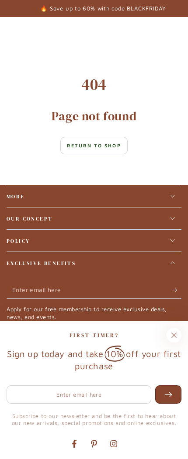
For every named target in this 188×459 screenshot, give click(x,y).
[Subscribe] (176, 289)
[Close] (174, 335)
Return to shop (94, 145)
